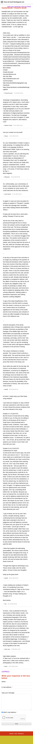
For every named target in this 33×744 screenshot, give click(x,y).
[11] (8, 671)
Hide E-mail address (10, 712)
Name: (4, 681)
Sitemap (11, 733)
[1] (2, 671)
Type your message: (8, 693)
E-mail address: (7, 687)
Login (15, 733)
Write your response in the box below (19, 6)
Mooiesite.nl (21, 733)
